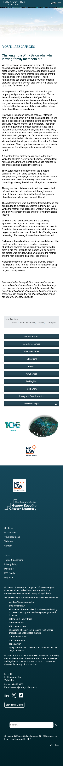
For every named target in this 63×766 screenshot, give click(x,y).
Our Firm (8, 528)
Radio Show (31, 389)
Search (7, 555)
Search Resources (31, 344)
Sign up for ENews (14, 705)
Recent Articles (31, 336)
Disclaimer (9, 569)
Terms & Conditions (13, 560)
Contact (8, 546)
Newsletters (31, 374)
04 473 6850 (17, 684)
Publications (31, 359)
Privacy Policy (11, 564)
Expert (7, 739)
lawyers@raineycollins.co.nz (24, 687)
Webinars (8, 541)
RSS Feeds (9, 573)
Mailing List (31, 381)
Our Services (10, 532)
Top (57, 745)
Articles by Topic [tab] (31, 404)
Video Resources (31, 351)
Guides (31, 366)
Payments (9, 577)
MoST (30, 739)
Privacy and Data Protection (31, 396)
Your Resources (12, 537)
